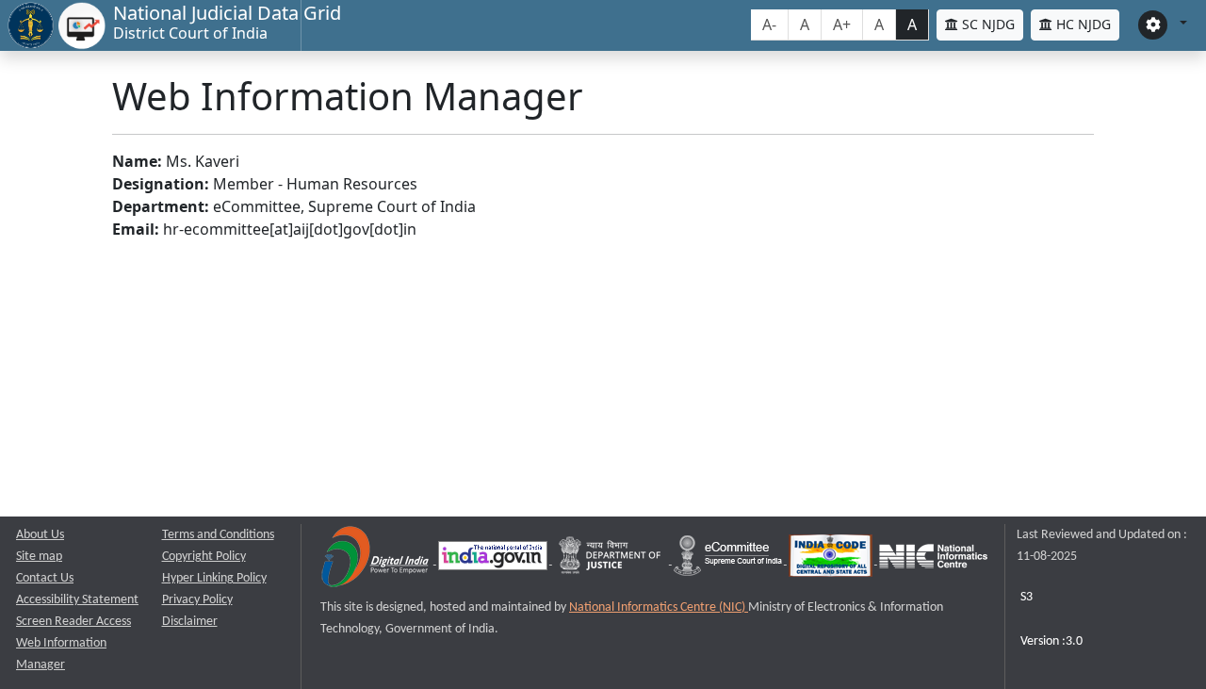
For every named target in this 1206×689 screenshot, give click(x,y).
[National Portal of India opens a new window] (494, 560)
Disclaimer (190, 621)
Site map (39, 556)
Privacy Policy (197, 600)
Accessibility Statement (77, 600)
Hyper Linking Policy (214, 578)
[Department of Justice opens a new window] (612, 560)
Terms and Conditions (218, 535)
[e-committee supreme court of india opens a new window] (729, 560)
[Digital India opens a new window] (376, 560)
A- (769, 24)
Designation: (160, 183)
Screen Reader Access (73, 621)
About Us (40, 535)
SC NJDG (986, 24)
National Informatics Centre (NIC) (658, 607)
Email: (135, 229)
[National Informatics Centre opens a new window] (933, 560)
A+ (842, 24)
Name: (137, 161)
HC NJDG (1081, 24)
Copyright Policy (204, 556)
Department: (160, 206)
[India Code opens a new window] (832, 560)
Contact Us (44, 578)
